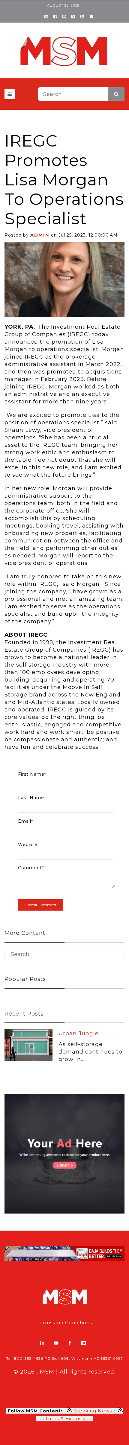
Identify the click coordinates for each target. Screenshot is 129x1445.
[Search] (116, 94)
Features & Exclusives (64, 1418)
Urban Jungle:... (81, 1033)
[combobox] (81, 94)
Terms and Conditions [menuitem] (64, 1322)
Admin (40, 235)
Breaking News (92, 1411)
